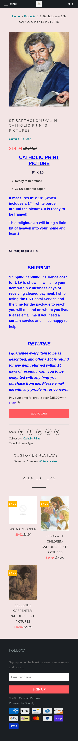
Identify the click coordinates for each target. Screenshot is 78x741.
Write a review (48, 461)
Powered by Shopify (21, 703)
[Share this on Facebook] (29, 432)
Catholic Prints (31, 438)
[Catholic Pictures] (39, 4)
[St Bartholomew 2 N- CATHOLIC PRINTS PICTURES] (39, 69)
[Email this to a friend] (56, 432)
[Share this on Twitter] (20, 432)
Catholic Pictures (20, 139)
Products (29, 16)
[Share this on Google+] (47, 432)
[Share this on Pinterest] (38, 432)
